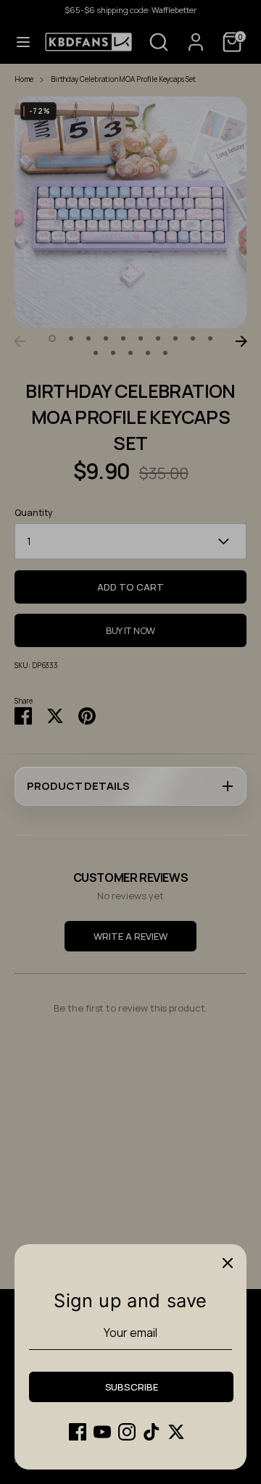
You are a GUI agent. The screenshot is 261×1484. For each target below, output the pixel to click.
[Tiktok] (151, 1432)
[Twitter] (176, 1432)
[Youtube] (102, 1432)
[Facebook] (77, 1432)
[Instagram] (127, 1432)
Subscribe (131, 1386)
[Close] (228, 1263)
